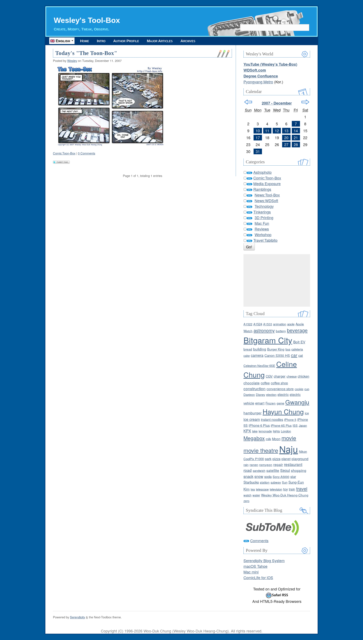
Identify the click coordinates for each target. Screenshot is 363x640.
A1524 (257, 324)
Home (84, 41)
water (256, 495)
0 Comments (86, 153)
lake (255, 431)
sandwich (259, 470)
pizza (276, 458)
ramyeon (265, 464)
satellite (272, 470)
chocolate (251, 382)
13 (286, 130)
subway (276, 482)
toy (285, 489)
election (271, 394)
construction (254, 388)
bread (247, 349)
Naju (288, 448)
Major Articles (160, 41)
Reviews (262, 229)
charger (279, 376)
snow (258, 476)
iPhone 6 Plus (259, 425)
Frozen (271, 403)
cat (300, 355)
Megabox (254, 438)
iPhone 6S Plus (281, 425)
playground (300, 458)
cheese (292, 376)
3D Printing (264, 217)
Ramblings (262, 189)
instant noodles (272, 419)
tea (253, 489)
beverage (297, 330)
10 (258, 130)
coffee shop (279, 383)
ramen (254, 464)
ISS (295, 425)
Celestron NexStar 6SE (259, 365)
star (293, 476)
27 (286, 144)
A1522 (247, 324)
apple (291, 324)
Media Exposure (267, 183)
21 (296, 137)
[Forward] (305, 102)
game (280, 403)
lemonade (265, 431)
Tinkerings (262, 212)
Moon (276, 438)
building (259, 349)
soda (268, 476)
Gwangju (297, 402)
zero (246, 501)
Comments (259, 540)
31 (258, 151)
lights (276, 431)
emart (259, 403)
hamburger (252, 412)
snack (248, 476)
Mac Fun (262, 223)
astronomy (264, 330)
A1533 (267, 324)
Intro (101, 41)
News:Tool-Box (267, 195)
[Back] (248, 102)
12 (277, 130)
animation (279, 324)
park (268, 458)
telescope (262, 489)
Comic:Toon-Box (64, 153)
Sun (284, 482)
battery (281, 331)
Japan (303, 425)
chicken (303, 376)
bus (287, 349)
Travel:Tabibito (265, 240)
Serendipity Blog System (264, 560)
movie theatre (260, 450)
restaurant (293, 464)
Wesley (72, 60)
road (247, 470)
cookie (299, 389)
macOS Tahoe (255, 566)
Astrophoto (262, 172)
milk (268, 439)
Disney (260, 394)
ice (307, 413)
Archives (187, 41)
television (276, 489)
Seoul (285, 470)
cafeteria (297, 349)
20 (286, 137)
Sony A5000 (281, 476)
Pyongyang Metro (258, 81)
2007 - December (277, 103)
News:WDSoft (266, 200)
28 (296, 144)
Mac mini (251, 572)
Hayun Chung (283, 411)
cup (306, 389)
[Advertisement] (276, 280)
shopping (298, 470)
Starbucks (251, 482)
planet (286, 458)
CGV (269, 376)
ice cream (251, 419)
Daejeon (249, 394)
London (286, 431)
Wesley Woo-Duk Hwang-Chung (284, 495)
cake (246, 355)
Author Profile (126, 41)
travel (301, 488)
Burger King (275, 349)
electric (283, 394)
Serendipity (77, 617)
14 (296, 130)
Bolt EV (299, 341)
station (265, 482)
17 (258, 137)
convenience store (280, 388)
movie (288, 438)
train (292, 489)
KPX (247, 430)
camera (257, 355)
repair (278, 464)
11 (267, 130)
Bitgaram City (267, 340)
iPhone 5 (290, 419)
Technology (264, 206)
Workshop (263, 234)
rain (246, 464)
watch (247, 495)
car (294, 355)
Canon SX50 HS (277, 355)
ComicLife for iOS (258, 577)
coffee (265, 383)
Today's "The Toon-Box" (86, 53)
